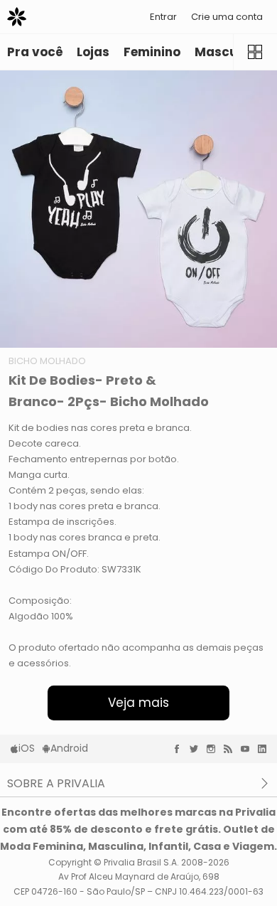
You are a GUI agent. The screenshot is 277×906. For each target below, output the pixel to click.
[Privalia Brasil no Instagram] (214, 748)
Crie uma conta (227, 16)
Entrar (163, 16)
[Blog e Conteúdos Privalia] (231, 748)
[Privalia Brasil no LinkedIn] (265, 748)
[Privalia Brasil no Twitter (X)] (197, 748)
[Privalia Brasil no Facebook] (180, 748)
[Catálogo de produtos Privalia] (255, 52)
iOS (26, 748)
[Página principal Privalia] (16, 16)
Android (69, 748)
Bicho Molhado (47, 361)
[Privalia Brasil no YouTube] (248, 748)
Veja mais (138, 702)
